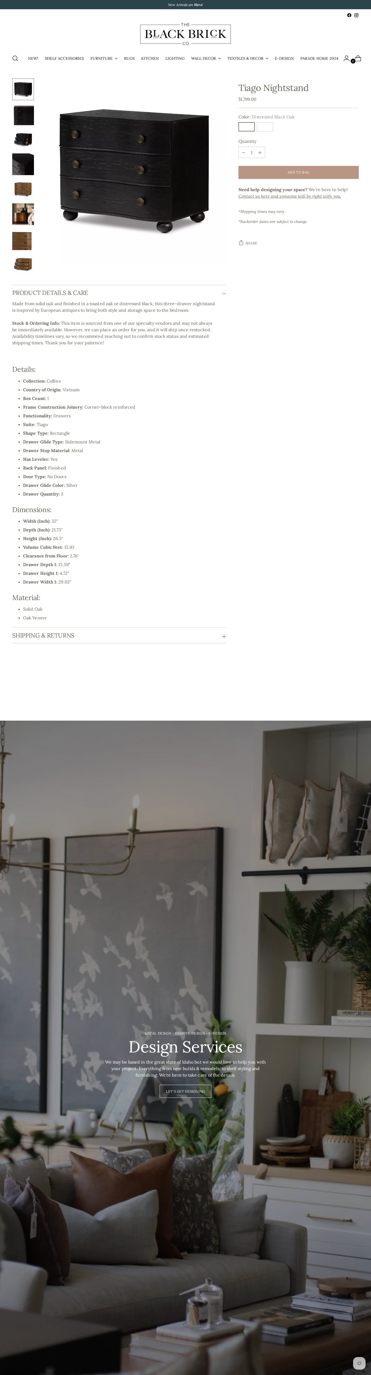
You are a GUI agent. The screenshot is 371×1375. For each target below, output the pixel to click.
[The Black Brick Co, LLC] (185, 34)
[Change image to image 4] (23, 164)
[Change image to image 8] (23, 264)
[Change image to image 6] (23, 214)
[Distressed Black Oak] (246, 127)
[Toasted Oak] (265, 127)
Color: (266, 117)
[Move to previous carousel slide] (341, 691)
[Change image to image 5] (23, 189)
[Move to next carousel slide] (354, 691)
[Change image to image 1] (23, 89)
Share (251, 243)
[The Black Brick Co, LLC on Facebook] (349, 15)
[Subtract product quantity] (260, 152)
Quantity (247, 141)
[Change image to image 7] (23, 239)
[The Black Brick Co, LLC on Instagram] (356, 15)
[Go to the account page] (344, 58)
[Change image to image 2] (23, 114)
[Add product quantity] (244, 152)
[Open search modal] (15, 58)
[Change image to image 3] (23, 139)
